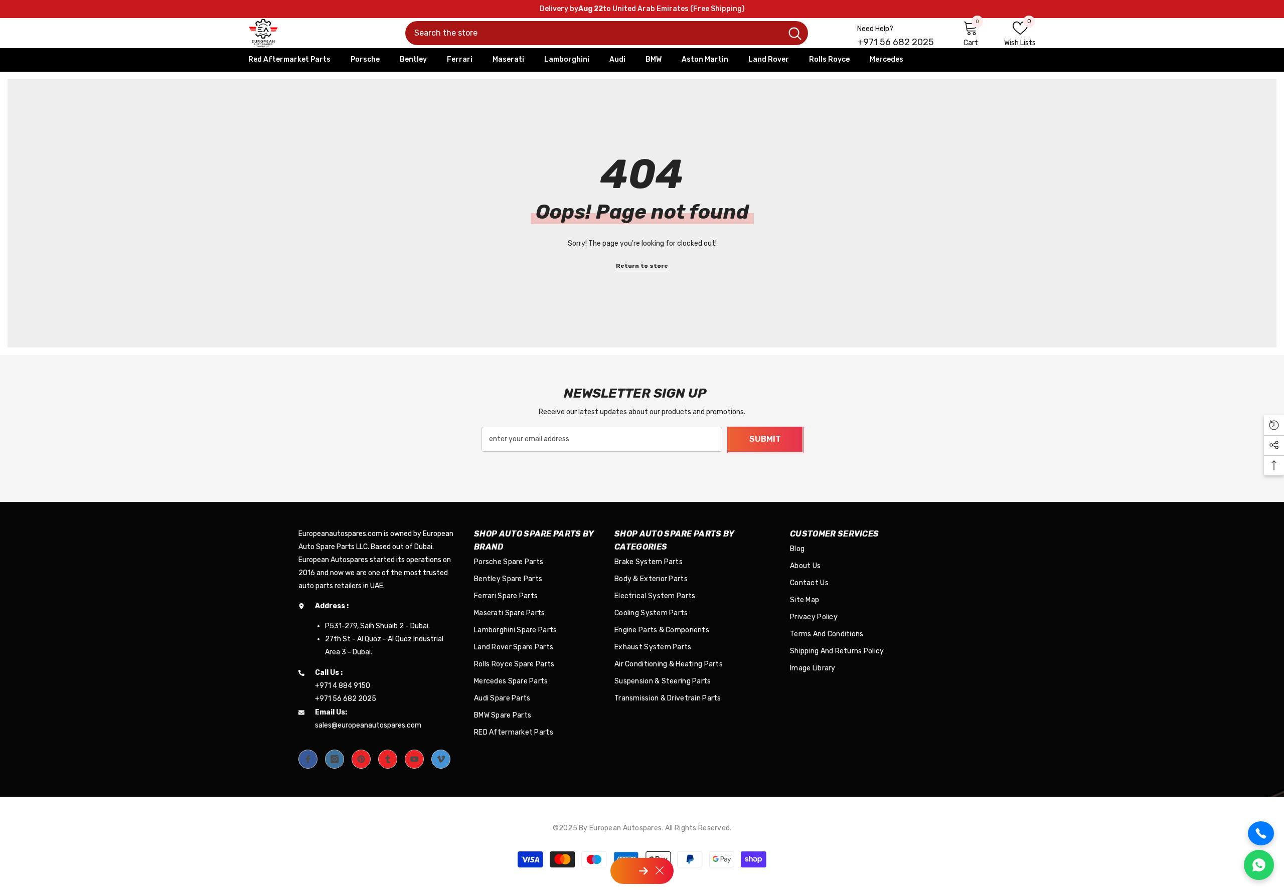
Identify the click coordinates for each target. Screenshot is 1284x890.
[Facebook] (307, 759)
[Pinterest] (361, 759)
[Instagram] (334, 759)
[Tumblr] (387, 759)
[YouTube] (414, 759)
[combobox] (593, 33)
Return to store (642, 265)
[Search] (606, 33)
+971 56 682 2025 (895, 42)
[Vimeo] (440, 759)
